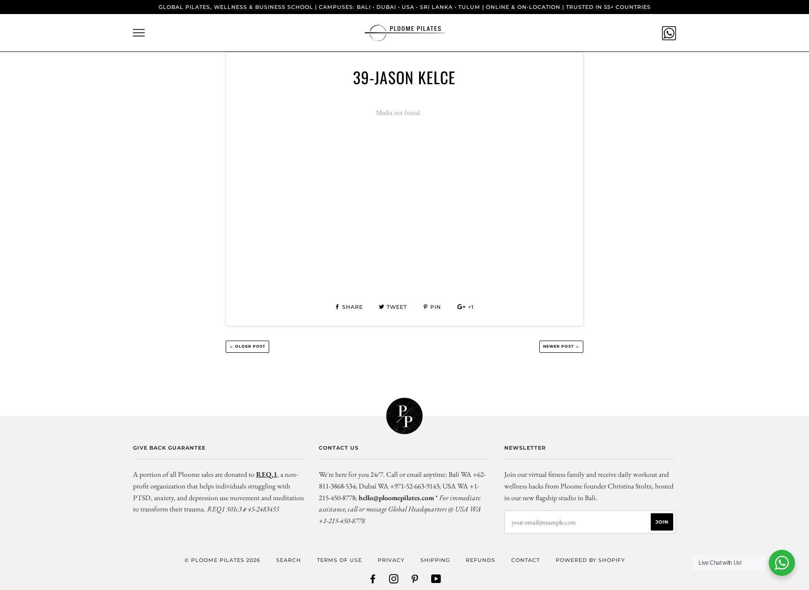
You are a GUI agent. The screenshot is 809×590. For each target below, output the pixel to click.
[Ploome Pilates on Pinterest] (415, 580)
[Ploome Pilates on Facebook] (373, 580)
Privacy (391, 560)
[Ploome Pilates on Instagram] (394, 580)
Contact (525, 560)
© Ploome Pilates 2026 (222, 560)
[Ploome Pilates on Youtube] (436, 580)
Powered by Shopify (590, 560)
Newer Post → (561, 346)
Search (288, 560)
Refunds (480, 560)
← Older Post (247, 346)
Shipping (435, 560)
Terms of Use (339, 560)
